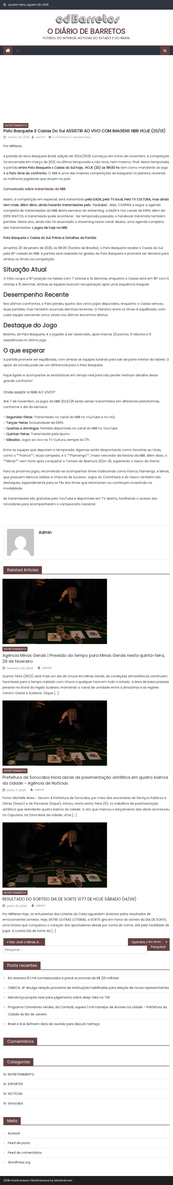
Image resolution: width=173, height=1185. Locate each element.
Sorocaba (15, 1103)
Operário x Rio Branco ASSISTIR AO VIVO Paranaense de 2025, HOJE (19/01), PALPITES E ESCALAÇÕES (150, 942)
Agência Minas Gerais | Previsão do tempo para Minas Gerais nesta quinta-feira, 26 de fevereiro (83, 658)
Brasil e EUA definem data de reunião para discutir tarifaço (54, 1024)
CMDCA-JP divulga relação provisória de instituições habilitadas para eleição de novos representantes (88, 987)
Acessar (14, 1133)
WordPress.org (19, 1162)
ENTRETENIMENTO (16, 125)
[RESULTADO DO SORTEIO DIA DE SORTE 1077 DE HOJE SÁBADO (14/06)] (86, 855)
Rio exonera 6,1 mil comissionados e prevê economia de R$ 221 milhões (63, 978)
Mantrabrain (63, 1180)
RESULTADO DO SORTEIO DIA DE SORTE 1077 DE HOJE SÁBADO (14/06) (69, 899)
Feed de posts (19, 1143)
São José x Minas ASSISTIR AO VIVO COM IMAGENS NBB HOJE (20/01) (27, 942)
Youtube (99, 205)
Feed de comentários (25, 1152)
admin (40, 137)
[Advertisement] (86, 88)
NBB (54, 173)
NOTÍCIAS (15, 1093)
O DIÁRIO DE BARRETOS (86, 31)
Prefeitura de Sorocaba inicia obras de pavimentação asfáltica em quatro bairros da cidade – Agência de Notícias (85, 780)
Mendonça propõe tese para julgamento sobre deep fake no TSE (59, 997)
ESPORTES (15, 1084)
